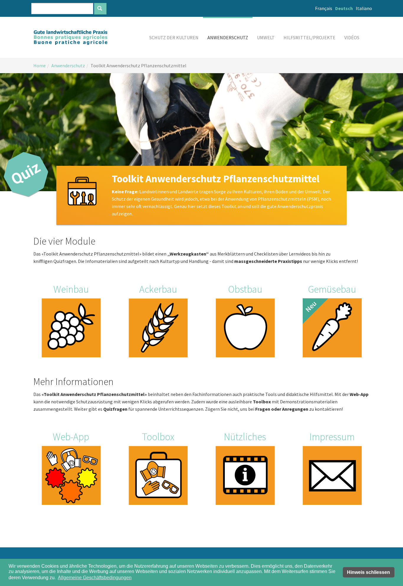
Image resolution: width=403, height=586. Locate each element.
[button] (174, 37)
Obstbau (245, 289)
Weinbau (71, 289)
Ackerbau (158, 289)
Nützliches (245, 437)
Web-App (71, 437)
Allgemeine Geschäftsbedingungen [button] (95, 577)
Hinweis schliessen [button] (368, 572)
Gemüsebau (332, 289)
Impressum (332, 437)
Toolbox (158, 437)
